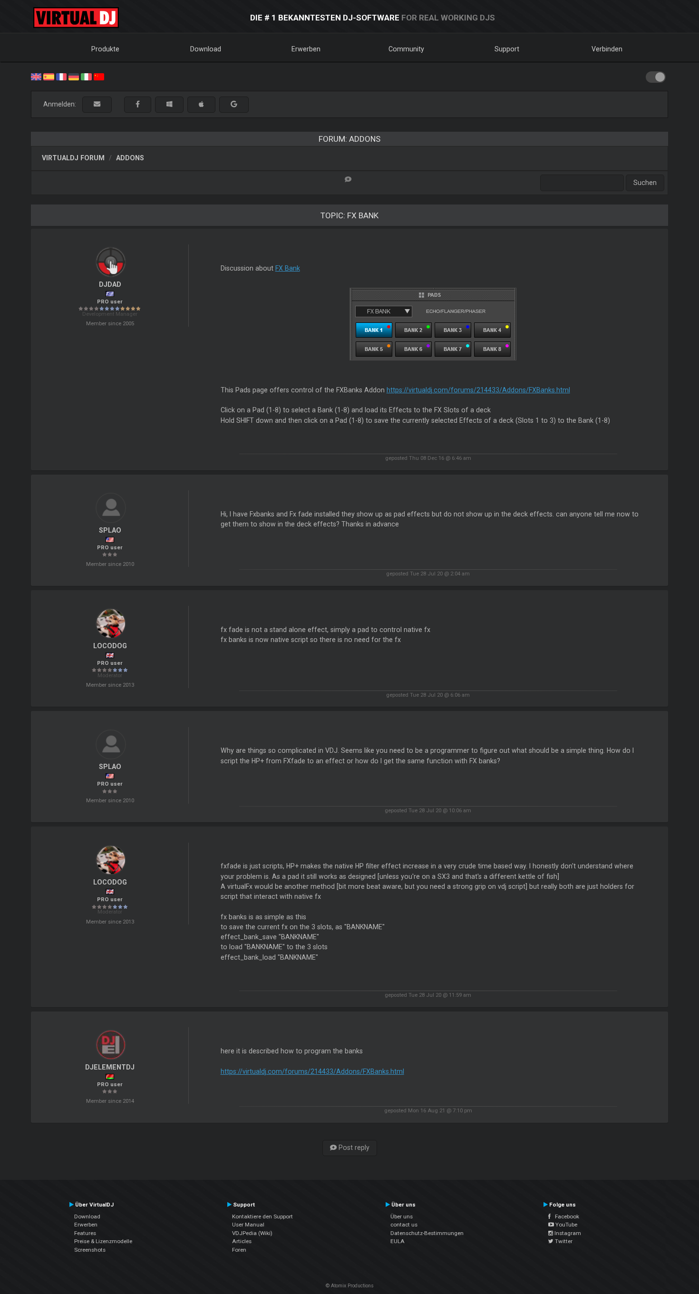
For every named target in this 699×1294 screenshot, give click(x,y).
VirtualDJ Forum (73, 158)
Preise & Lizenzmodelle (103, 1241)
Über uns (401, 1216)
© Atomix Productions (350, 1286)
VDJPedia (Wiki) (252, 1233)
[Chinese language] (99, 76)
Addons (130, 158)
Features (85, 1233)
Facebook (565, 1216)
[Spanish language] (48, 76)
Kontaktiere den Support (262, 1216)
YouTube (565, 1224)
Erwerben (305, 49)
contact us (403, 1224)
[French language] (61, 76)
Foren (239, 1249)
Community (406, 49)
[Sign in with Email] (97, 104)
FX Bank (287, 268)
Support (507, 49)
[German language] (73, 76)
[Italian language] (86, 76)
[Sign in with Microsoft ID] (169, 104)
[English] (36, 76)
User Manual (248, 1224)
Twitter (563, 1241)
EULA (397, 1241)
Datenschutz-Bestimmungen (427, 1233)
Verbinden (607, 49)
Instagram (567, 1233)
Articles (242, 1241)
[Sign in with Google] (234, 104)
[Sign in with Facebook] (137, 104)
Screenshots (90, 1249)
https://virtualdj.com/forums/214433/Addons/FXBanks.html (478, 390)
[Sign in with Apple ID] (201, 104)
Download (205, 49)
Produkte (105, 49)
